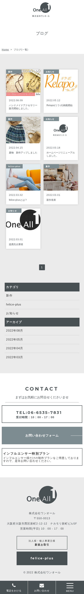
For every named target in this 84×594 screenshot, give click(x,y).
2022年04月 (14, 348)
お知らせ (12, 313)
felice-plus (13, 304)
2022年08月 (14, 330)
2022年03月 (14, 357)
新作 (9, 295)
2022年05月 (14, 339)
